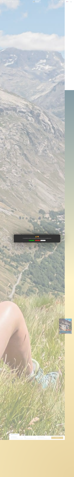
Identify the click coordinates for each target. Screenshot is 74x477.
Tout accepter (32, 240)
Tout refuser (38, 240)
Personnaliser (43, 240)
